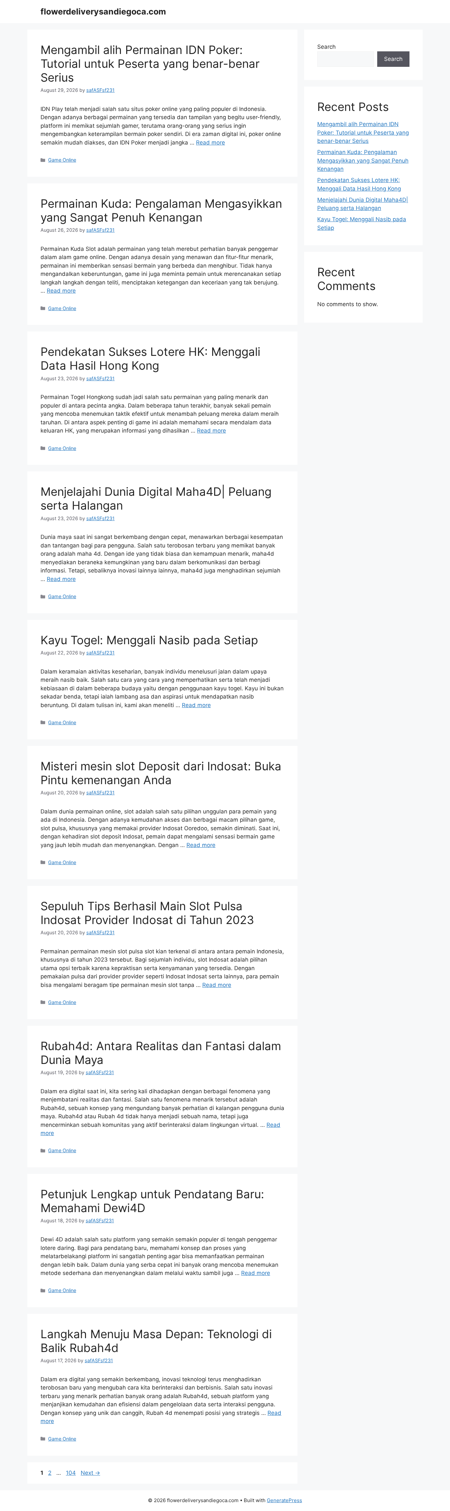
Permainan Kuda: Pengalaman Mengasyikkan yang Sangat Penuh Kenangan (161, 210)
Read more (210, 142)
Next (90, 1473)
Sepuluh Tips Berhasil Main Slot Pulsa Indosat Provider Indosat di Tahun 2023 (147, 913)
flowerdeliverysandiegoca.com (103, 11)
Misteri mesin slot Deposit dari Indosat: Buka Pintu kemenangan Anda (161, 773)
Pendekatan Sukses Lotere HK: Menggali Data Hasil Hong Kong (150, 358)
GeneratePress (284, 1500)
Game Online (62, 160)
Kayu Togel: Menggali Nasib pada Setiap (149, 640)
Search (326, 46)
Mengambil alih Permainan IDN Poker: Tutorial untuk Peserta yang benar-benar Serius (150, 63)
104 (71, 1473)
